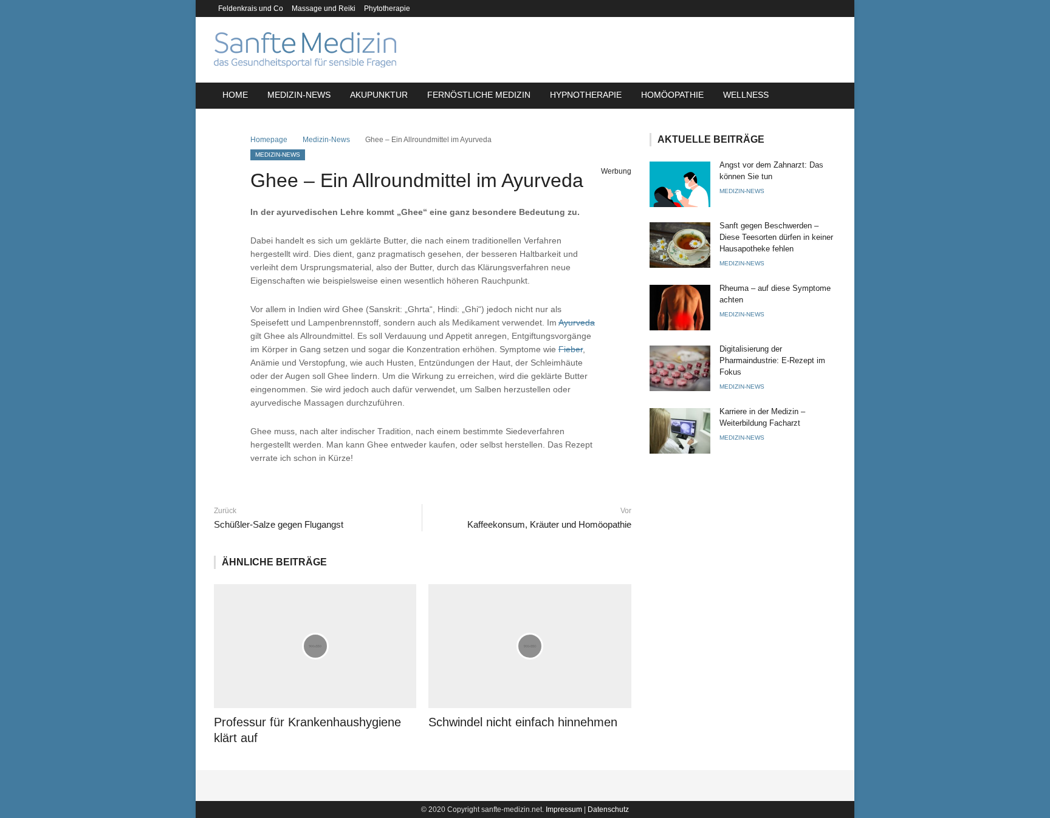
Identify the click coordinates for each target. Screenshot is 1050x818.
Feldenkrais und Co (250, 8)
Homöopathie (672, 95)
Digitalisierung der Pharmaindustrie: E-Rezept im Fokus (772, 360)
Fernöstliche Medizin (478, 95)
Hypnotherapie (586, 95)
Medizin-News (299, 95)
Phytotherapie (387, 8)
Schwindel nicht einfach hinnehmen (522, 722)
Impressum (564, 809)
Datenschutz (608, 809)
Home (235, 95)
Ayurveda (576, 322)
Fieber (570, 349)
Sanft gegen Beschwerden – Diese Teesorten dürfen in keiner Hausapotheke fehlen (776, 237)
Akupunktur (379, 95)
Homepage (268, 139)
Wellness (746, 95)
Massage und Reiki (323, 8)
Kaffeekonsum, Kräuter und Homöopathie (549, 524)
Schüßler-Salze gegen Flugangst (278, 524)
